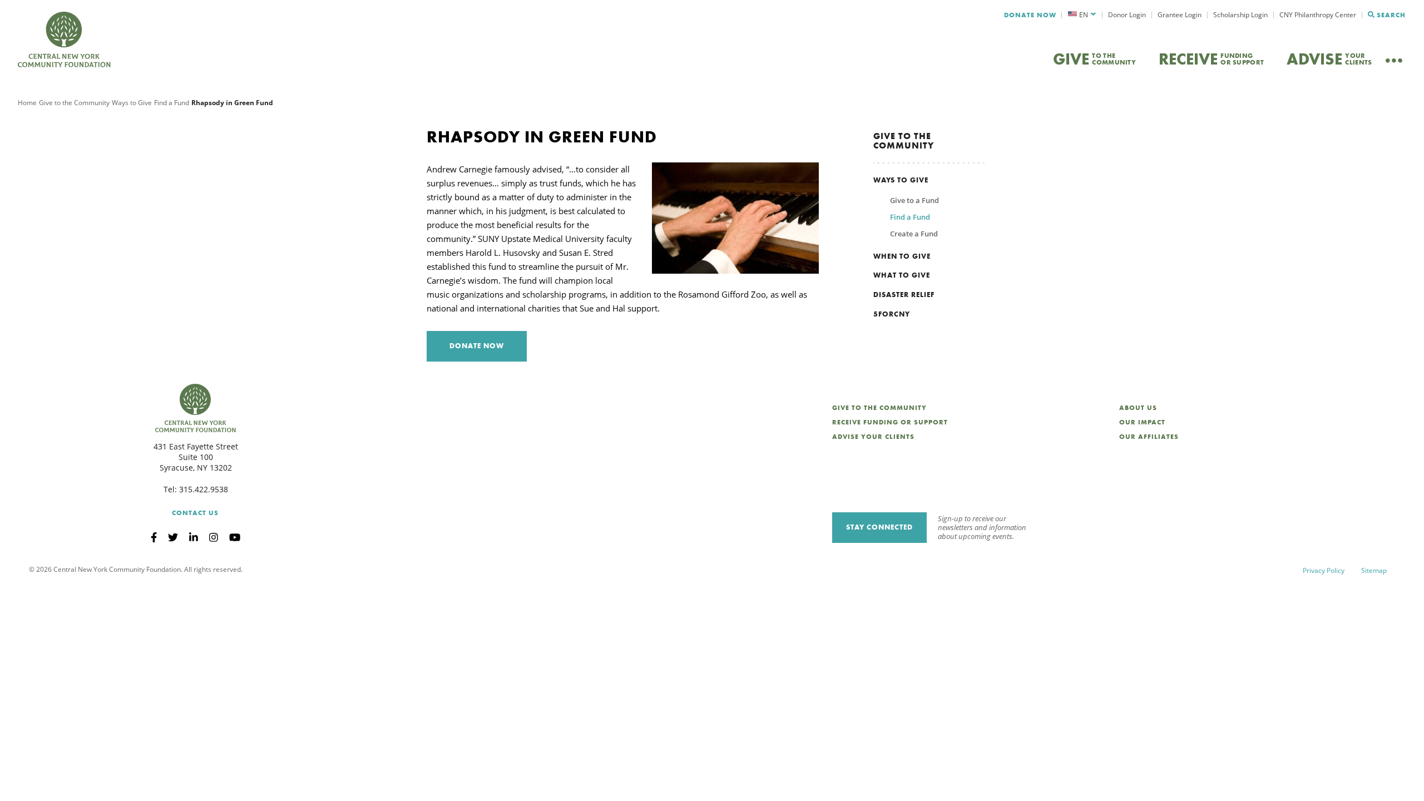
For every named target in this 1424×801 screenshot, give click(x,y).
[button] (1082, 15)
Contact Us (195, 512)
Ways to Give (132, 102)
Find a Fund (171, 102)
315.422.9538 (203, 489)
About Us (1138, 407)
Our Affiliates (1149, 436)
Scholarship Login (1240, 14)
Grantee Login (1180, 14)
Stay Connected (879, 527)
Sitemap (1374, 570)
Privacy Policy (1323, 570)
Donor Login (1127, 14)
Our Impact (1142, 422)
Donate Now (1030, 15)
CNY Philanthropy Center (1317, 14)
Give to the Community (74, 102)
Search (1391, 15)
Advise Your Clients (873, 436)
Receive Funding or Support (890, 422)
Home (27, 102)
